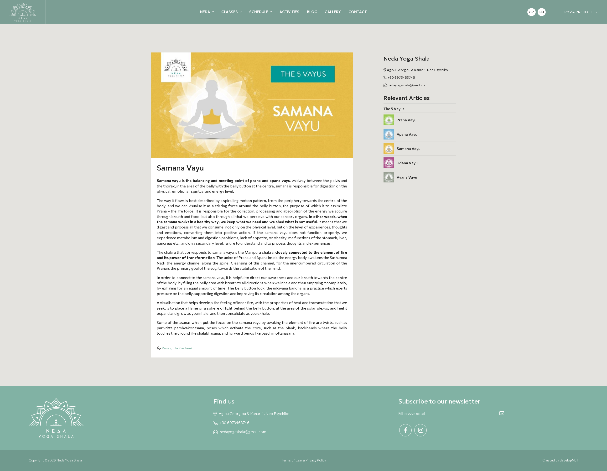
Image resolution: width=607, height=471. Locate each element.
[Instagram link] (420, 430)
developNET (569, 460)
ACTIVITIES (289, 12)
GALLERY (333, 12)
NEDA (205, 12)
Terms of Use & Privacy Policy (303, 460)
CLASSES (229, 12)
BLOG (312, 12)
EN (542, 12)
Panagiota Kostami (177, 348)
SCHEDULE (258, 12)
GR (531, 12)
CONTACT (357, 12)
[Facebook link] (405, 430)
